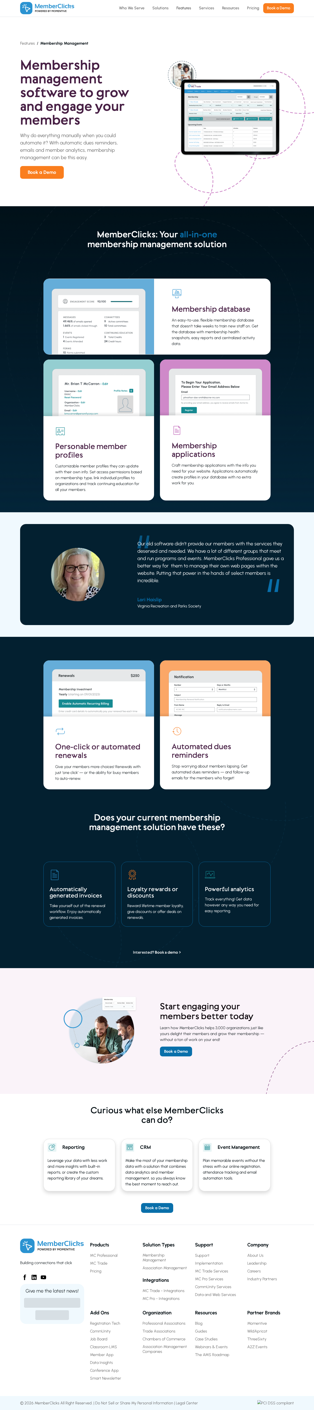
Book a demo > (168, 952)
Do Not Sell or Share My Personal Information (134, 1403)
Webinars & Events (211, 1347)
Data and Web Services (215, 1294)
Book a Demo (42, 172)
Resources (206, 1313)
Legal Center (187, 1403)
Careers (254, 1271)
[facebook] (23, 1275)
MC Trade (98, 1263)
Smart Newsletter (105, 1378)
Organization (157, 1313)
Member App (102, 1354)
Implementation (209, 1263)
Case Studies (206, 1339)
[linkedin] (32, 1275)
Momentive (257, 1323)
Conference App (104, 1370)
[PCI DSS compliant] (275, 1402)
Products (99, 1245)
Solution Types (159, 1245)
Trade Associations (159, 1331)
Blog (198, 1323)
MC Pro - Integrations (161, 1298)
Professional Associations (164, 1323)
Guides (201, 1331)
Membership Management (154, 1257)
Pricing (95, 1271)
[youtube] (41, 1275)
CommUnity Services (213, 1286)
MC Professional (104, 1255)
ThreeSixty (256, 1339)
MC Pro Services (209, 1279)
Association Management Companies (165, 1349)
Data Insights (101, 1362)
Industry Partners (262, 1279)
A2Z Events (257, 1347)
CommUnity (100, 1331)
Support (204, 1245)
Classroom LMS (103, 1347)
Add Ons (99, 1313)
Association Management (165, 1268)
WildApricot (257, 1331)
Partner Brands (263, 1313)
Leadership (257, 1263)
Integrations (156, 1280)
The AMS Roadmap (212, 1354)
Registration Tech (105, 1323)
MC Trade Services (211, 1271)
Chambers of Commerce (164, 1339)
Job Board (98, 1339)
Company (258, 1245)
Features (27, 43)
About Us (255, 1255)
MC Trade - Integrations (163, 1290)
